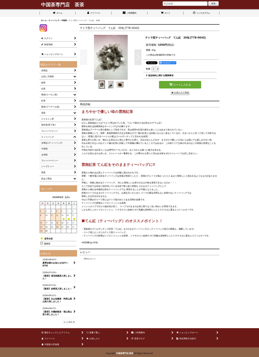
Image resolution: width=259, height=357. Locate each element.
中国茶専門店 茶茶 (124, 353)
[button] (83, 57)
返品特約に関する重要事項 (160, 75)
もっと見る (68, 322)
